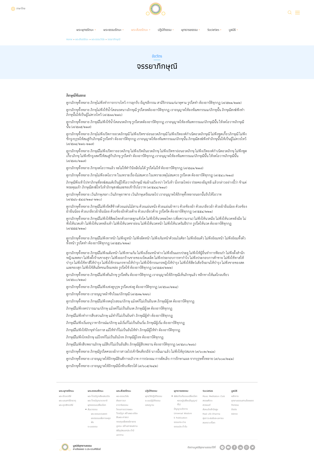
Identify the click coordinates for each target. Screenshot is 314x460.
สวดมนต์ (206, 405)
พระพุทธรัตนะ (85, 29)
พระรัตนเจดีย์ (65, 396)
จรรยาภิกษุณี (113, 39)
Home (69, 39)
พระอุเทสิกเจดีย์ (66, 405)
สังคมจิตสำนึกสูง (210, 409)
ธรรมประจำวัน (180, 426)
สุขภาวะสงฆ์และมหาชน (213, 418)
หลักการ (235, 396)
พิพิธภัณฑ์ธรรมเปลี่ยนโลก (185, 396)
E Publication (180, 418)
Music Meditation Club (214, 396)
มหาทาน (119, 435)
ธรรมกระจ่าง (180, 422)
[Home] (156, 8)
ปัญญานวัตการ (181, 409)
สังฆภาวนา (121, 401)
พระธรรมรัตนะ (112, 29)
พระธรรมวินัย (98, 39)
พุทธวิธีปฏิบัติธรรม (153, 396)
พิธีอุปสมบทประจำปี (125, 430)
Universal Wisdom (183, 413)
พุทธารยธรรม (189, 29)
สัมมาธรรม (92, 409)
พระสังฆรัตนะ (139, 29)
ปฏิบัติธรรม (165, 29)
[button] (297, 12)
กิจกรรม (235, 405)
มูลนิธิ (232, 29)
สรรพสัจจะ (208, 401)
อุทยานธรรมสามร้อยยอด (242, 401)
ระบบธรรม (92, 426)
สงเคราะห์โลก (209, 423)
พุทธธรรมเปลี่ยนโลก (97, 405)
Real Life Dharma (211, 414)
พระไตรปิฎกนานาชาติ (97, 401)
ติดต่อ (234, 409)
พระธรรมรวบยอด (99, 414)
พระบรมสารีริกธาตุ (67, 401)
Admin (234, 414)
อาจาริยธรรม (122, 405)
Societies (213, 29)
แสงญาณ (149, 405)
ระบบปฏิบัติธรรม (152, 401)
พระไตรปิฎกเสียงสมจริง (99, 396)
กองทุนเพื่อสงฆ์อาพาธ (126, 422)
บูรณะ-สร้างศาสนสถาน (127, 426)
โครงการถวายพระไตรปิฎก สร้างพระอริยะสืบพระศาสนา (127, 413)
